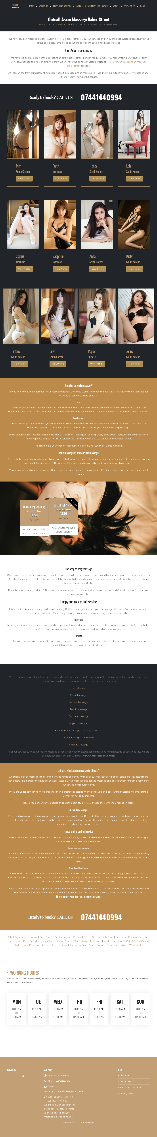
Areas (116, 6)
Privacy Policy (127, 1093)
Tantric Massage (78, 709)
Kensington (15, 941)
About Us (43, 6)
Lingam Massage (78, 723)
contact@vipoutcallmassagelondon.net (64, 1091)
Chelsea (77, 937)
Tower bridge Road (117, 945)
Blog (142, 6)
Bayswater (20, 937)
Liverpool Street (63, 941)
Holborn (132, 937)
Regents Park (59, 945)
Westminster (136, 945)
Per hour (34, 520)
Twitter (23, 1076)
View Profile (24, 178)
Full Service (88, 737)
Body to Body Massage (67, 730)
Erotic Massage (78, 695)
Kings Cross (29, 941)
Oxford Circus (140, 941)
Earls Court (107, 937)
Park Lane (34, 945)
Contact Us (129, 6)
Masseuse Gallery (62, 6)
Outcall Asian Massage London (92, 6)
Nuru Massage (78, 688)
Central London (63, 937)
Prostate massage (78, 716)
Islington (143, 937)
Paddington (20, 945)
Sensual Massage (78, 702)
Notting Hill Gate (122, 941)
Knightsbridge (45, 941)
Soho (10, 937)
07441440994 (101, 97)
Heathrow (120, 937)
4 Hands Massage (78, 744)
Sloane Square (96, 945)
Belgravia (33, 937)
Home (31, 6)
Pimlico (46, 945)
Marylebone (95, 941)
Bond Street (46, 937)
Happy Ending (71, 737)
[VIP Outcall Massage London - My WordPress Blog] (15, 6)
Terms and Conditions (130, 1087)
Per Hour (63, 518)
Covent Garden (92, 937)
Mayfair (107, 941)
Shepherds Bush (78, 945)
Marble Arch (80, 941)
